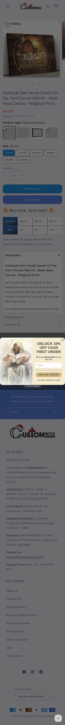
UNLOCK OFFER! (49, 374)
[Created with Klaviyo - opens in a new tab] (32, 386)
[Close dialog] (62, 340)
